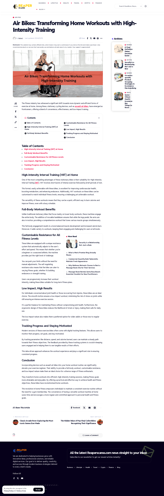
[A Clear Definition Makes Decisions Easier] (118, 48)
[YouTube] (22, 478)
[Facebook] (14, 478)
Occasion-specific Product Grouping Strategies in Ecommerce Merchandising (130, 81)
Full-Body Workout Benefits (37, 133)
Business (129, 44)
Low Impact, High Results (75, 129)
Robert (21, 38)
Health (129, 92)
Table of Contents (33, 123)
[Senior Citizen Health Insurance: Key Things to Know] (118, 96)
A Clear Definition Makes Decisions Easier (129, 51)
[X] (17, 478)
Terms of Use (21, 491)
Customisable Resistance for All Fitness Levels (80, 124)
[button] (38, 490)
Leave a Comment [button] (91, 435)
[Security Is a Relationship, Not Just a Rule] (71, 244)
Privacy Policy (8, 491)
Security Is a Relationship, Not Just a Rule (130, 65)
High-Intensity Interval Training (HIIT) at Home (41, 128)
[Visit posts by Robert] (14, 38)
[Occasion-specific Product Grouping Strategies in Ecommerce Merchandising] (118, 77)
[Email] (94, 38)
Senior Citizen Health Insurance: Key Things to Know (129, 101)
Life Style (18, 17)
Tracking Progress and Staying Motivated (82, 133)
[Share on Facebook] (87, 38)
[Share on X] (90, 38)
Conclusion (70, 137)
